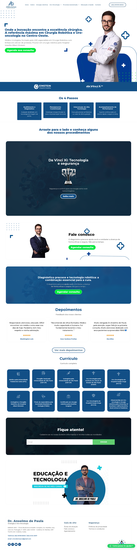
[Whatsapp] (19, 544)
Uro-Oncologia (55, 4)
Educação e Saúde (87, 4)
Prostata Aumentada (70, 4)
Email (28, 438)
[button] (117, 5)
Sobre (32, 4)
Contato (98, 4)
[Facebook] (9, 544)
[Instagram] (12, 544)
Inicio (27, 4)
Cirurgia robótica (42, 4)
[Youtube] (16, 544)
